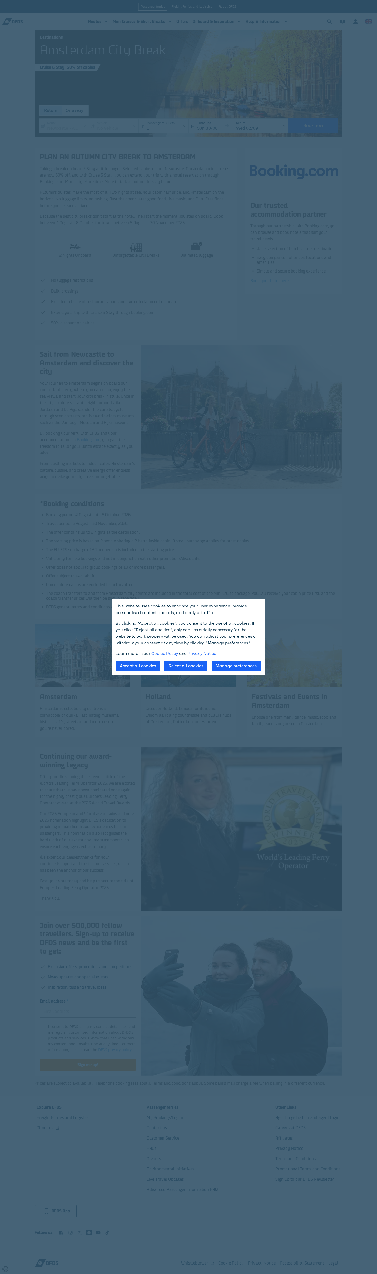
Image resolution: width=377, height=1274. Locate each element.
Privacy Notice (202, 653)
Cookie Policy (164, 653)
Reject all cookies (185, 666)
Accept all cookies (138, 666)
